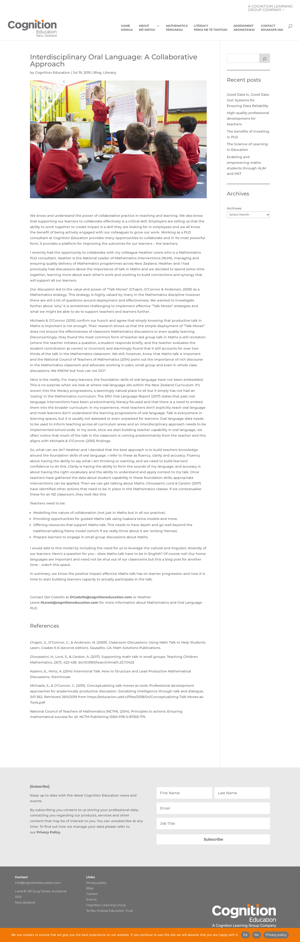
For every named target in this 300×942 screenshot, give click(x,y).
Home (127, 27)
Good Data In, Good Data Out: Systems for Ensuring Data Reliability (248, 100)
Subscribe (213, 839)
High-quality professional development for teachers (248, 118)
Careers (92, 894)
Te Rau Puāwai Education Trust (109, 910)
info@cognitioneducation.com (38, 883)
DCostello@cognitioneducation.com (101, 597)
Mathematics (177, 27)
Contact (272, 27)
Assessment (244, 27)
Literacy (210, 27)
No (257, 935)
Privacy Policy (48, 832)
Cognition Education (52, 72)
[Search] (264, 58)
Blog (97, 72)
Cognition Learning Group (106, 905)
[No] (294, 935)
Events (91, 899)
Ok (245, 935)
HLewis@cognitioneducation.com (69, 602)
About (147, 27)
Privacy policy (96, 883)
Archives (234, 208)
